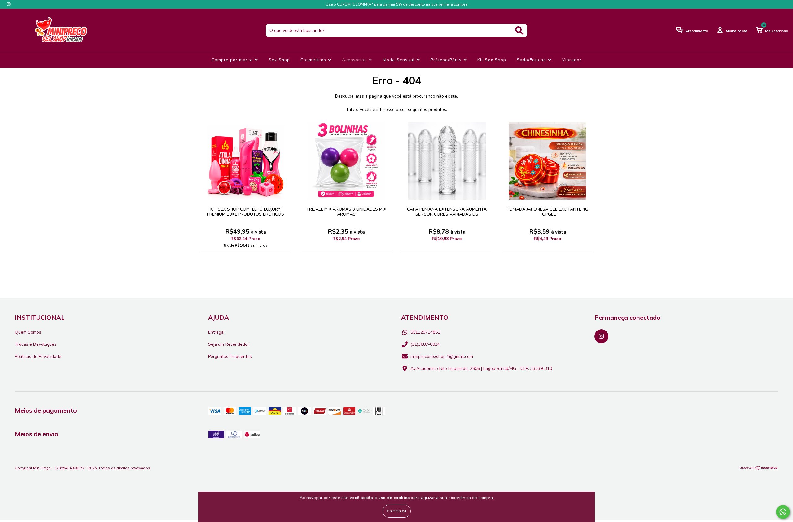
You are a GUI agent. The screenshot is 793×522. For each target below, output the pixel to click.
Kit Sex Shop (491, 60)
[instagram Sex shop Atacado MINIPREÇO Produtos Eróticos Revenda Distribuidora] (9, 4)
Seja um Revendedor (228, 344)
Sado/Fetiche (532, 60)
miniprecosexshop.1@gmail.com (441, 356)
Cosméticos (314, 60)
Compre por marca (233, 60)
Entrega (216, 332)
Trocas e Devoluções (35, 344)
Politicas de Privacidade (38, 356)
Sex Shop (279, 60)
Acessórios (355, 60)
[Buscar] (519, 30)
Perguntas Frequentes (230, 356)
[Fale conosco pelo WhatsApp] (783, 512)
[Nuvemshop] (758, 468)
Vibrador (571, 60)
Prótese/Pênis (447, 60)
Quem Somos (28, 332)
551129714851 (425, 332)
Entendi (397, 511)
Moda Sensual (399, 60)
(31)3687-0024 (425, 344)
